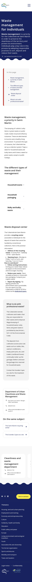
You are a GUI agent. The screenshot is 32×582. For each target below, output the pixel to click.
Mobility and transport (9, 555)
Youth (3, 541)
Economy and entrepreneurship (12, 516)
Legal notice (5, 566)
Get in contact (23, 496)
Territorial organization (9, 548)
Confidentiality (17, 566)
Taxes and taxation (7, 558)
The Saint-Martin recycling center (14, 427)
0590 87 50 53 (11, 406)
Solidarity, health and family (10, 523)
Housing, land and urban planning (12, 510)
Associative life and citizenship (11, 545)
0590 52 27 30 (10, 470)
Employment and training (9, 513)
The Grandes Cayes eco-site (14, 435)
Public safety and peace (9, 529)
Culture (3, 519)
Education (4, 526)
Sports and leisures (7, 551)
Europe (3, 533)
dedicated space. (21, 291)
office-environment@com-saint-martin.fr (16, 410)
